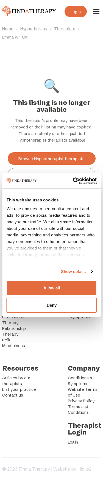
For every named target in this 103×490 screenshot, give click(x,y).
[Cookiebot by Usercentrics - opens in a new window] (73, 180)
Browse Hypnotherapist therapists (51, 158)
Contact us (12, 395)
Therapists (64, 28)
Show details (73, 271)
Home (7, 28)
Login (76, 11)
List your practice (19, 389)
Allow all (51, 288)
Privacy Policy (81, 400)
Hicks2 (84, 469)
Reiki (7, 339)
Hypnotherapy (33, 28)
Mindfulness (13, 345)
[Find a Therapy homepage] (29, 11)
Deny (52, 305)
